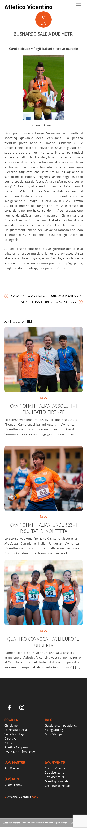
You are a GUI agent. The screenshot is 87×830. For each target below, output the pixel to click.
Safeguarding (54, 730)
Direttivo (10, 739)
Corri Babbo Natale (57, 786)
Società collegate (15, 734)
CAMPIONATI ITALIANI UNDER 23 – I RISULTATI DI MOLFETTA (43, 528)
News (43, 398)
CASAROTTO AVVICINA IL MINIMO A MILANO (46, 296)
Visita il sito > (13, 785)
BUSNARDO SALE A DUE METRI (44, 34)
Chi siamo (11, 726)
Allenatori (10, 743)
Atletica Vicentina (19, 797)
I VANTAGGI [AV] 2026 (19, 752)
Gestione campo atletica (61, 726)
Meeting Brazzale (56, 781)
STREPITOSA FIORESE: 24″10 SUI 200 (48, 302)
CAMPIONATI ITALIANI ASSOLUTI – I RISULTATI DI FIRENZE (43, 409)
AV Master (11, 768)
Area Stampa (54, 734)
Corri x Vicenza (55, 768)
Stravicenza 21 (54, 777)
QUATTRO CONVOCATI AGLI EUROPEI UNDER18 (43, 642)
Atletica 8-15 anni (16, 747)
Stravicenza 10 (54, 773)
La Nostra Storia (15, 730)
